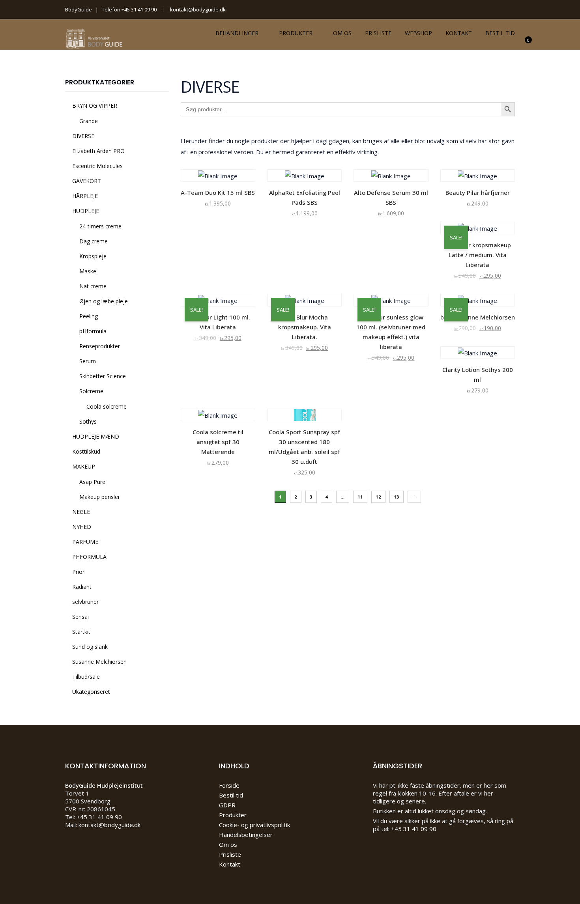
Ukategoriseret (91, 691)
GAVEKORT (86, 181)
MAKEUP (83, 466)
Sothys (88, 421)
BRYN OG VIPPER (94, 105)
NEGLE (81, 512)
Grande (88, 121)
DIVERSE (83, 136)
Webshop (418, 33)
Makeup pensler (99, 497)
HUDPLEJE (85, 211)
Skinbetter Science (102, 376)
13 (396, 497)
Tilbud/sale (86, 676)
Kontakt (458, 33)
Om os (342, 33)
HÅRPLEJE (85, 196)
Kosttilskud (86, 451)
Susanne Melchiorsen (99, 661)
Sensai (80, 616)
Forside (229, 785)
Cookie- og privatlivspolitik (254, 825)
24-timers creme (100, 226)
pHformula (93, 331)
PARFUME (85, 541)
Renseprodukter (99, 346)
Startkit (81, 631)
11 (360, 497)
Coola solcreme (106, 406)
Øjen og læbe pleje (103, 301)
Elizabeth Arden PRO (98, 151)
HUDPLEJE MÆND (95, 436)
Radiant (82, 586)
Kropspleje (93, 256)
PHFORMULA (89, 556)
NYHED (81, 526)
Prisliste (378, 33)
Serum (87, 361)
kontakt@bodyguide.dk (198, 9)
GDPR (227, 805)
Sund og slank (90, 646)
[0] (524, 44)
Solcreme (91, 391)
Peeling (88, 316)
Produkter (295, 33)
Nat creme (93, 286)
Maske (87, 271)
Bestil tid (500, 33)
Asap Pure (92, 482)
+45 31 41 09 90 (139, 9)
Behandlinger (236, 33)
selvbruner (85, 601)
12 (378, 497)
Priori (79, 571)
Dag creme (93, 241)
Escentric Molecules (97, 166)
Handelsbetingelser (246, 835)
